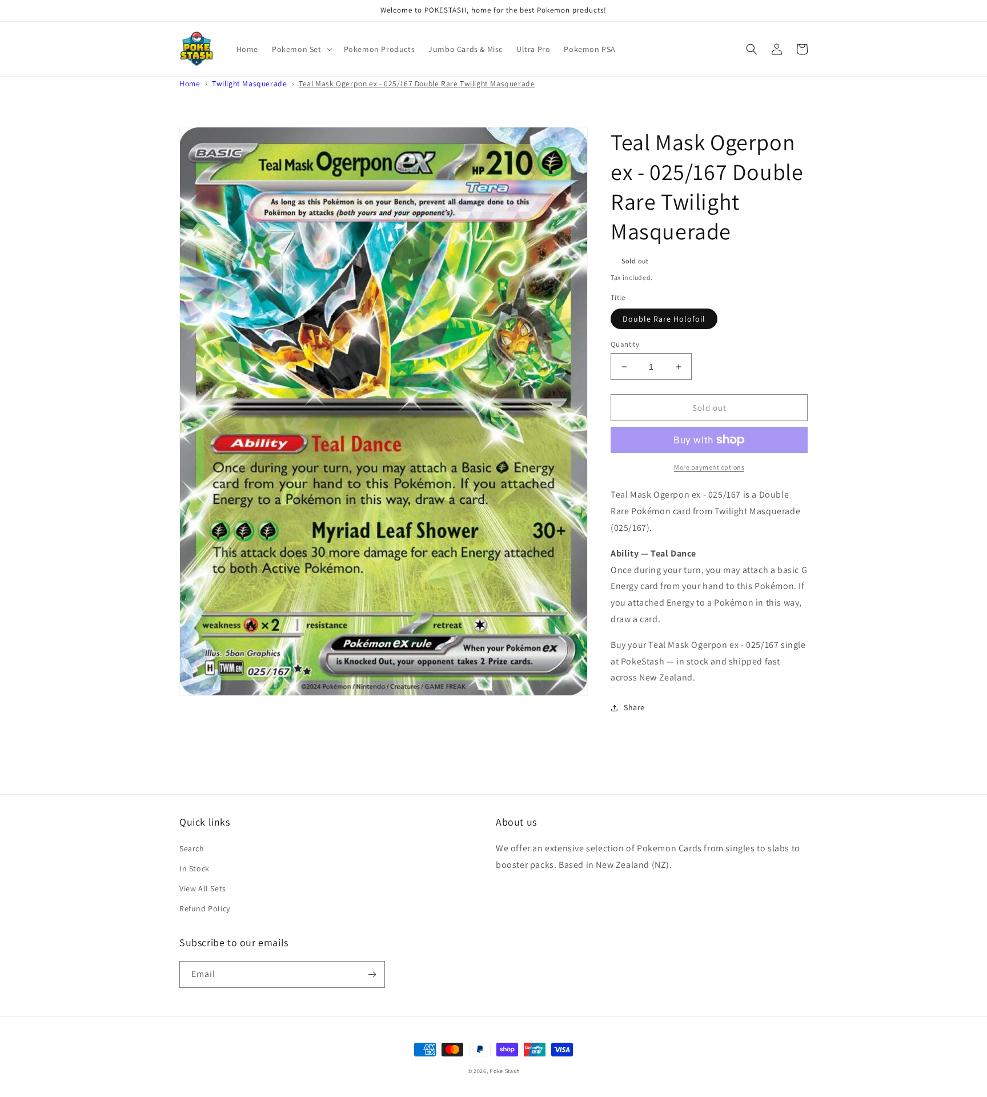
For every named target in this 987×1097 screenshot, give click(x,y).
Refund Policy (204, 908)
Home (189, 83)
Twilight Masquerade (249, 83)
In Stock (194, 868)
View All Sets (202, 888)
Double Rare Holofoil (664, 319)
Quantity (625, 344)
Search (191, 848)
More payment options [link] (709, 467)
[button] (301, 49)
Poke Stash (504, 1071)
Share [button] (634, 707)
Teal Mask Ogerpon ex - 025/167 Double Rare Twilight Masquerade (417, 83)
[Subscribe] (371, 974)
